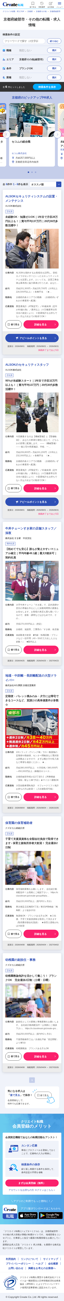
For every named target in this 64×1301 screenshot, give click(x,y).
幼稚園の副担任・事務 (20, 959)
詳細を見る (40, 324)
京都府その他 (41, 11)
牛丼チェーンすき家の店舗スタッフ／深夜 (31, 531)
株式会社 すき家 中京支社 (18, 538)
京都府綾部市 (55, 11)
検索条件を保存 (47, 86)
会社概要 (53, 1263)
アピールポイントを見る (33, 338)
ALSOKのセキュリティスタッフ (27, 364)
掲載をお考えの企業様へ (42, 1268)
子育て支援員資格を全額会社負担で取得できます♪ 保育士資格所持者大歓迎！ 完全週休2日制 (32, 843)
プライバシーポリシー (18, 1263)
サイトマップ (50, 1259)
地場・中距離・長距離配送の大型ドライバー (31, 678)
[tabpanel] (32, 135)
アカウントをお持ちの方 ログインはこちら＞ (32, 1190)
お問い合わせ (15, 1268)
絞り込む (54, 41)
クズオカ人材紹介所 (15, 828)
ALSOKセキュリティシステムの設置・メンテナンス (31, 199)
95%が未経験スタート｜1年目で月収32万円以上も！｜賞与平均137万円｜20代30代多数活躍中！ (31, 385)
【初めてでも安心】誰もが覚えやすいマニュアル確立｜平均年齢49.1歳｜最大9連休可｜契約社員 (32, 553)
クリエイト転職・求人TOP (13, 11)
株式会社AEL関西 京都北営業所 (20, 685)
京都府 (30, 11)
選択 (54, 50)
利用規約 (11, 1259)
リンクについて (29, 1259)
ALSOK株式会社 (13, 206)
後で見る (15, 324)
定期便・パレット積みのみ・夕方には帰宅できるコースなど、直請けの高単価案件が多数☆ (32, 700)
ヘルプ (39, 1263)
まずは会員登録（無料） (32, 1183)
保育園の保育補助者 (19, 823)
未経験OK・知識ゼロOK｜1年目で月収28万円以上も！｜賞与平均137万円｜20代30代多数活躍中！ (31, 221)
